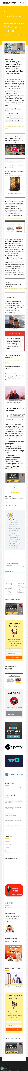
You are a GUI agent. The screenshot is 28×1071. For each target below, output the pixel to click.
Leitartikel (7, 847)
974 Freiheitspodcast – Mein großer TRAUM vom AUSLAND (13, 808)
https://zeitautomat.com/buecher (16, 289)
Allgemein (19, 34)
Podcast (7, 851)
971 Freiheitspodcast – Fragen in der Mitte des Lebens (13, 826)
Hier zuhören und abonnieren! (13, 713)
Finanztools (8, 844)
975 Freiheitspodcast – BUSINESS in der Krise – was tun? (14, 801)
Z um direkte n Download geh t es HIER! (14, 127)
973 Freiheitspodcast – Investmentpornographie (10, 814)
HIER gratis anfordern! (14, 657)
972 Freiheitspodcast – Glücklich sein (13, 820)
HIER (21, 464)
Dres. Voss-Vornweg (10, 34)
